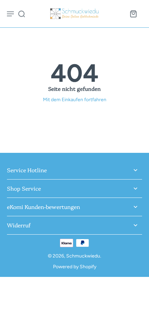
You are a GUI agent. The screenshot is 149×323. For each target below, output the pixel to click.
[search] (21, 13)
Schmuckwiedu (83, 256)
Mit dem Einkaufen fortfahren (74, 99)
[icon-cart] (133, 13)
